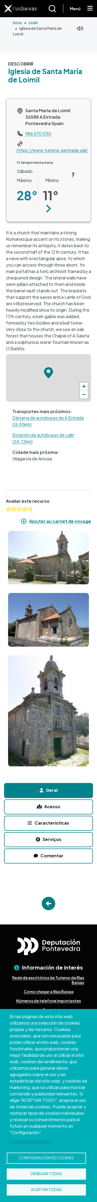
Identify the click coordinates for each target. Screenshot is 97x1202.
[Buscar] (55, 8)
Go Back (48, 903)
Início (17, 22)
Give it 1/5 (8, 509)
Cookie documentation (30, 1141)
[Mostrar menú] (90, 8)
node (33, 22)
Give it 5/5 (30, 509)
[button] (48, 208)
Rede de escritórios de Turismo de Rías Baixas (48, 980)
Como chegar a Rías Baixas (49, 991)
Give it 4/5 (24, 509)
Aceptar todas (46, 1189)
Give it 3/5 (19, 509)
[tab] (48, 790)
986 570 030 (38, 133)
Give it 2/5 (14, 509)
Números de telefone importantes (48, 1000)
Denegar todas (46, 1173)
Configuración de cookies (46, 1158)
